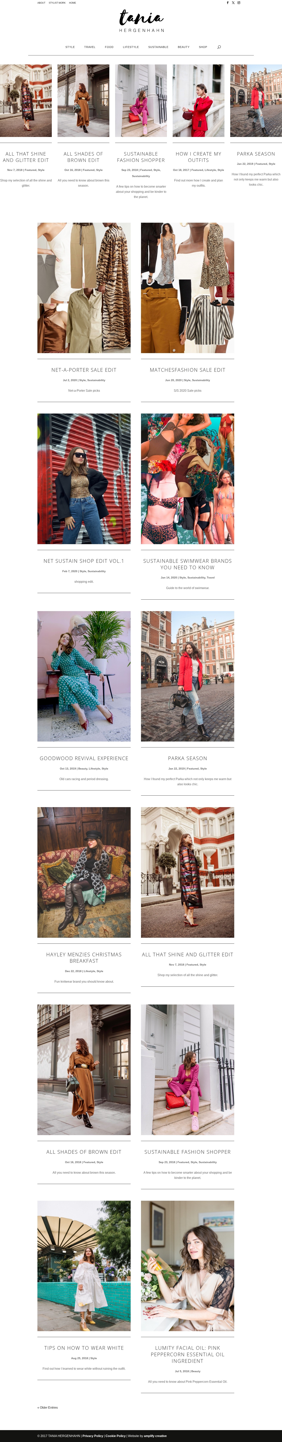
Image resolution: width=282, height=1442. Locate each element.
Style (70, 47)
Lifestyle (131, 47)
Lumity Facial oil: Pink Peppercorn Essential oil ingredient (188, 1354)
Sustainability (141, 176)
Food (109, 47)
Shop (203, 47)
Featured (30, 169)
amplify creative (155, 1436)
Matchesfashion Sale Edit (188, 369)
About (41, 3)
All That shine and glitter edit (26, 156)
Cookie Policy (116, 1436)
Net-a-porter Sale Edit (84, 369)
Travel (90, 47)
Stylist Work (57, 3)
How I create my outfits (198, 156)
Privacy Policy (92, 1436)
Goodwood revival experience (84, 758)
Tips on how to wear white (84, 1347)
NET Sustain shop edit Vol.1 (84, 560)
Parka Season (256, 153)
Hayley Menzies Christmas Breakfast (84, 957)
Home (72, 3)
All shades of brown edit (83, 156)
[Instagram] (238, 3)
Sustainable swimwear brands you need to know (187, 564)
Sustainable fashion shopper (141, 156)
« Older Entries (47, 1407)
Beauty (184, 47)
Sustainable (158, 47)
